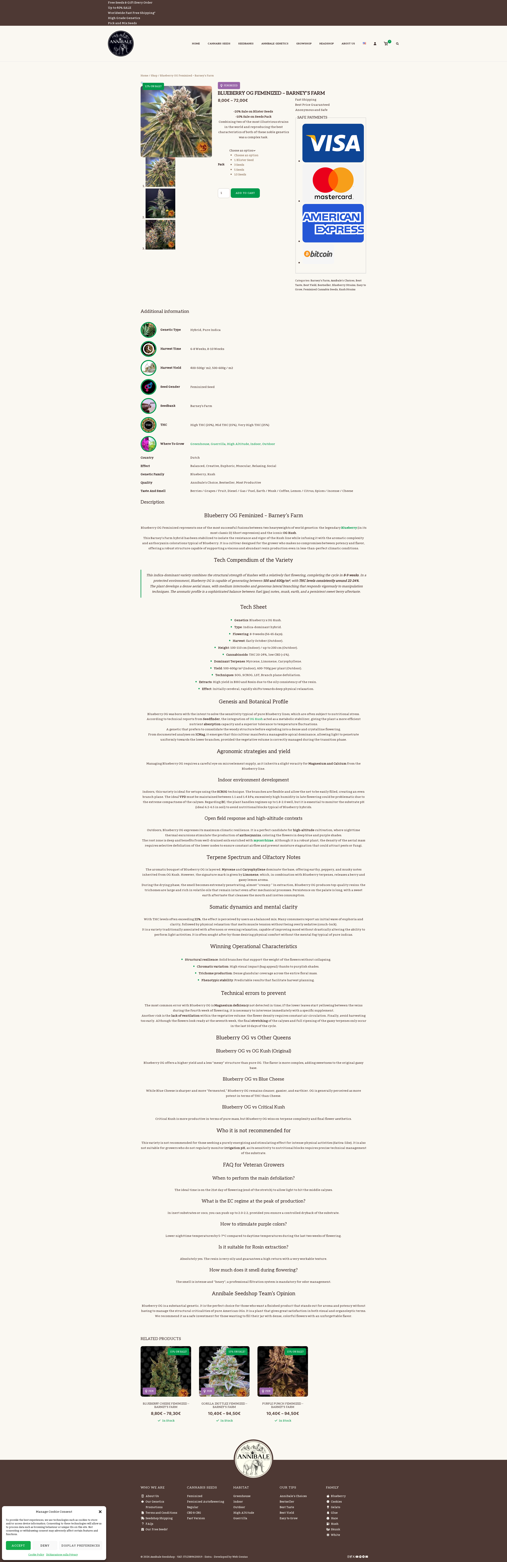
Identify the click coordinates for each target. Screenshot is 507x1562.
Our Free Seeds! (157, 1529)
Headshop (326, 43)
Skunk (335, 1529)
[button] (100, 1512)
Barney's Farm (320, 280)
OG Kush (256, 719)
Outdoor (268, 444)
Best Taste (287, 1507)
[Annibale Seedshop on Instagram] (348, 1556)
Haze (334, 1518)
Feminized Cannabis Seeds (320, 289)
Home (196, 43)
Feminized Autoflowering (205, 1502)
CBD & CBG (194, 1513)
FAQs (149, 1524)
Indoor (255, 444)
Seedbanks (246, 43)
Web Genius (240, 1556)
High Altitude (238, 444)
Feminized (194, 1496)
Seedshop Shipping (159, 1518)
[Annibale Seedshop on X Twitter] (353, 1556)
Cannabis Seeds (219, 43)
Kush (334, 1524)
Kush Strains (347, 289)
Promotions (154, 1507)
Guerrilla (218, 444)
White (335, 1535)
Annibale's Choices (343, 280)
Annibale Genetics (275, 43)
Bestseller (324, 285)
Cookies (336, 1502)
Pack (221, 164)
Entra (208, 1556)
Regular (192, 1507)
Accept (18, 1546)
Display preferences (80, 1546)
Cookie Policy (36, 1554)
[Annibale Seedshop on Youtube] (357, 1556)
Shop (154, 75)
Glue (334, 1513)
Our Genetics (155, 1502)
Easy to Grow (289, 1518)
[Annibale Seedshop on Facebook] (351, 1556)
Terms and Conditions (161, 1513)
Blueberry (338, 1496)
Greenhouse (199, 444)
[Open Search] (397, 44)
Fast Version (196, 1518)
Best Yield (309, 285)
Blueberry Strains (343, 285)
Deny (45, 1546)
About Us (348, 43)
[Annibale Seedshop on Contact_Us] (366, 1556)
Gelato (335, 1507)
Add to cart (245, 193)
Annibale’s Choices (293, 1496)
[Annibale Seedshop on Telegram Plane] (363, 1556)
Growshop (304, 43)
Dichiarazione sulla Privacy (62, 1554)
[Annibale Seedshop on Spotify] (360, 1556)
